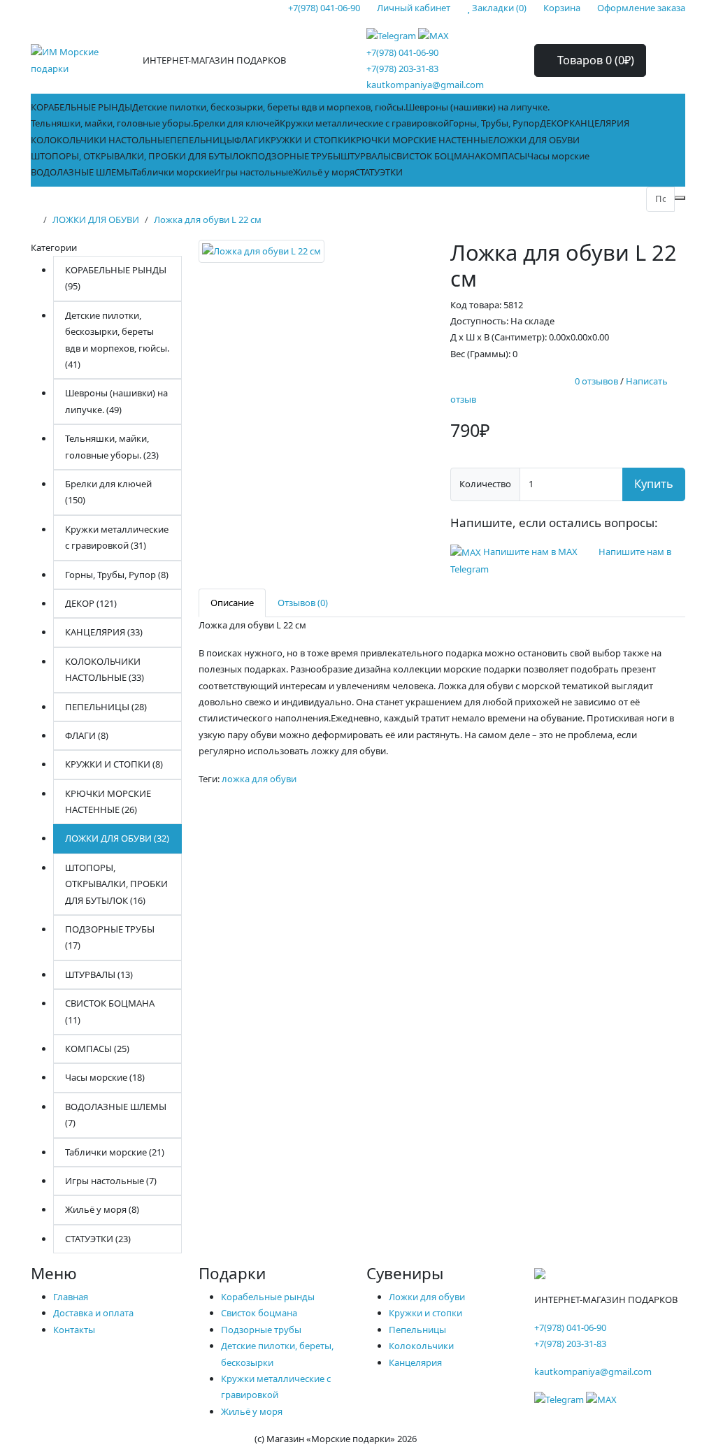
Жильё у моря (324, 172)
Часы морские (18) (105, 1077)
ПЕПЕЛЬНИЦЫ (202, 140)
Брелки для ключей (236, 123)
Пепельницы (417, 1329)
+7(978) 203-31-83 (402, 68)
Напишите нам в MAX (530, 551)
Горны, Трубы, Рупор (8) (117, 574)
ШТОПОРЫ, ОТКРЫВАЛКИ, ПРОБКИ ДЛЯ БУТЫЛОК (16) (116, 884)
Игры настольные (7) (111, 1180)
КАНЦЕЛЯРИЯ (599, 123)
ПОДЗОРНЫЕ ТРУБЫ (296, 156)
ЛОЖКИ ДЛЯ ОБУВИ (536, 140)
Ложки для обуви (427, 1296)
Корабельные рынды (268, 1296)
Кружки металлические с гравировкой (364, 123)
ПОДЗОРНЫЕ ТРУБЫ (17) (110, 937)
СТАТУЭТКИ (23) (98, 1238)
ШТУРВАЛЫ (366, 156)
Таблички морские (173, 172)
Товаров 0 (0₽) (594, 60)
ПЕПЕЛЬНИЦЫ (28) (106, 706)
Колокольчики (421, 1345)
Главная (70, 1296)
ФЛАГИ (249, 140)
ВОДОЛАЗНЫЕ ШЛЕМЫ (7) (115, 1114)
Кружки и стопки (425, 1312)
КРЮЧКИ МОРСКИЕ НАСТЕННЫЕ (421, 140)
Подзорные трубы (261, 1329)
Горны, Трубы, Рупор (494, 123)
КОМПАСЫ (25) (97, 1048)
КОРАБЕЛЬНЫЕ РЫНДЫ (81, 107)
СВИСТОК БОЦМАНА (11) (110, 1011)
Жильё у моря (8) (102, 1209)
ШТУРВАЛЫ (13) (99, 974)
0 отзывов (596, 381)
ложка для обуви (259, 778)
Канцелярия (415, 1362)
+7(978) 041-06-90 (402, 52)
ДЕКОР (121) (91, 603)
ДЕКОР (554, 123)
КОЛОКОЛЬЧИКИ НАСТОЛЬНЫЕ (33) (104, 669)
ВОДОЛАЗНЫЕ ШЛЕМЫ (81, 172)
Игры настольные (253, 172)
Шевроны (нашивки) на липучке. (478, 107)
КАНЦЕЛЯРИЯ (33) (104, 632)
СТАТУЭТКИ (379, 172)
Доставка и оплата (93, 1312)
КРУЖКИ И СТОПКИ (307, 140)
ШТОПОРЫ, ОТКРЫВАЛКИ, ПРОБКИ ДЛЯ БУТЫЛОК (141, 156)
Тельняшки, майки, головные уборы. (112, 123)
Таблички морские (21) (114, 1152)
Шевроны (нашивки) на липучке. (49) (116, 401)
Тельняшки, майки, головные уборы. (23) (112, 446)
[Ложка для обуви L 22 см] (261, 256)
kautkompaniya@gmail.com (425, 84)
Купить (653, 483)
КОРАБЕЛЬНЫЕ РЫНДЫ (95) (115, 278)
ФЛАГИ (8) (86, 735)
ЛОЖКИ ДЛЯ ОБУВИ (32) (117, 838)
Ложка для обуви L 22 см (208, 219)
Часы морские (558, 156)
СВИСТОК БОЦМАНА (435, 156)
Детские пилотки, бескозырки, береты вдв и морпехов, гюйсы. (269, 107)
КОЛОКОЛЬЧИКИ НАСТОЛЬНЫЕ (100, 140)
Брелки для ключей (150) (108, 491)
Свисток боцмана (259, 1312)
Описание (232, 602)
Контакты (74, 1329)
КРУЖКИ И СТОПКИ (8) (114, 764)
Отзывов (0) (303, 602)
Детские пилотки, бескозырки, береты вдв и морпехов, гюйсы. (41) (117, 339)
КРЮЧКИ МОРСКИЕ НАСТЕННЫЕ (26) (108, 801)
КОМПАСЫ (503, 156)
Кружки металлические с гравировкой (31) (117, 537)
